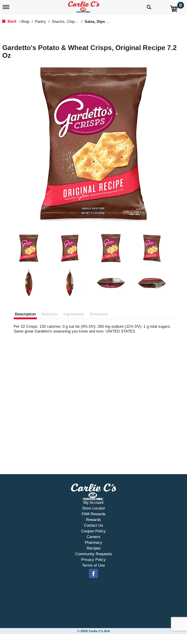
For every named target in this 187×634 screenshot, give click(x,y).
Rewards (93, 520)
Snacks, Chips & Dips (70, 21)
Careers (93, 537)
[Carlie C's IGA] (84, 6)
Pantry (40, 21)
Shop (25, 21)
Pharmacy (93, 542)
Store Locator (93, 508)
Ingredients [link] (73, 314)
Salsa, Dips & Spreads (105, 21)
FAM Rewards (94, 514)
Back (11, 21)
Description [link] (25, 314)
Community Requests (93, 554)
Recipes (94, 548)
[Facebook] (93, 574)
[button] (29, 248)
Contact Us (93, 525)
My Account (93, 502)
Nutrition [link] (50, 314)
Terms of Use (93, 565)
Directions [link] (99, 314)
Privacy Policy (93, 559)
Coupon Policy (93, 531)
